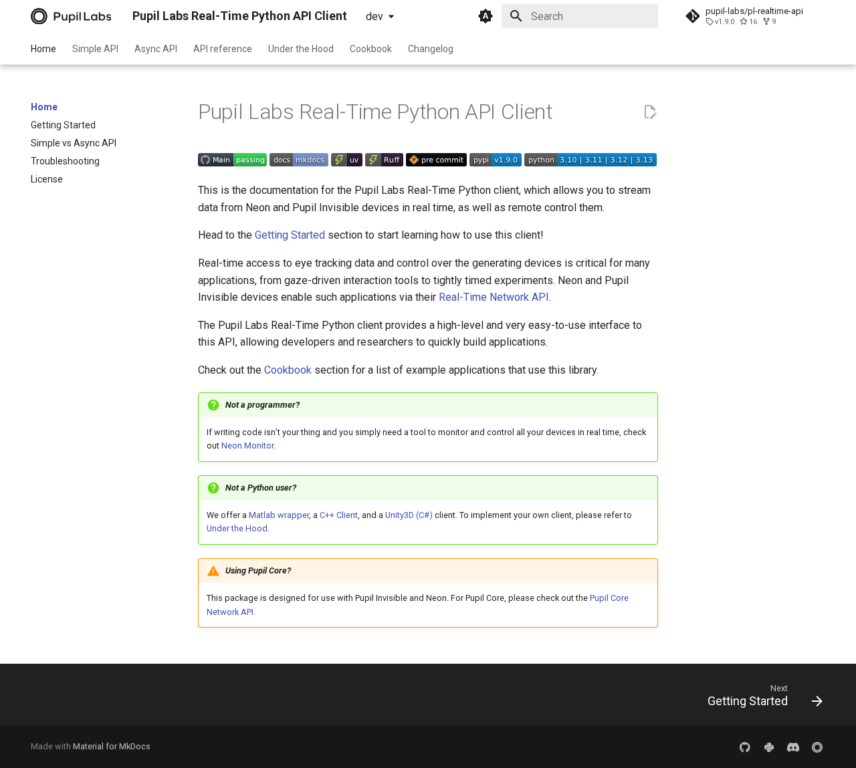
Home (43, 48)
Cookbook (371, 48)
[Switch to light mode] (485, 16)
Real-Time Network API (494, 297)
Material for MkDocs (111, 746)
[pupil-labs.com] (793, 746)
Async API (155, 48)
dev (374, 16)
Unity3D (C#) (409, 515)
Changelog (430, 48)
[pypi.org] (769, 746)
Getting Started (290, 235)
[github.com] (745, 746)
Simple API (95, 48)
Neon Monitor (247, 445)
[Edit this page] (650, 112)
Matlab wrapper (279, 515)
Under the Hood (301, 48)
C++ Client (339, 515)
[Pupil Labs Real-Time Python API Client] (70, 16)
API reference (222, 48)
